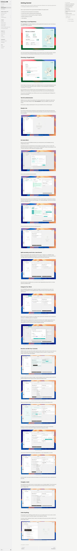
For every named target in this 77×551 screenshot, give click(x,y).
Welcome (2, 6)
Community (3, 46)
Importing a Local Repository (28, 21)
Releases (2, 47)
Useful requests (3, 24)
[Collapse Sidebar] (10, 549)
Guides (2, 35)
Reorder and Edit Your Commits (29, 348)
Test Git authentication (27, 97)
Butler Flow (2, 14)
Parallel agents (3, 25)
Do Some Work (25, 140)
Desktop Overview (3, 13)
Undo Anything (25, 512)
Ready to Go (24, 108)
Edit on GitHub (71, 19)
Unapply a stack (25, 482)
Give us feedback (71, 21)
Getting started (3, 22)
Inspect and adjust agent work (5, 27)
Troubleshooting (3, 17)
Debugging (2, 42)
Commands (2, 36)
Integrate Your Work (26, 287)
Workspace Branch (4, 40)
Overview (2, 21)
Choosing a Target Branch (27, 57)
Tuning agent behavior (4, 28)
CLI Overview (3, 32)
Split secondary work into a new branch (31, 252)
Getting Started (3, 7)
